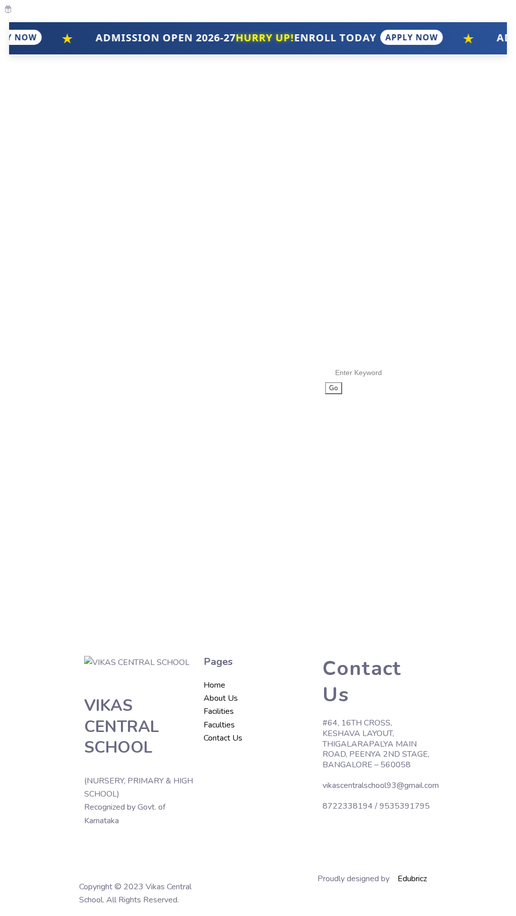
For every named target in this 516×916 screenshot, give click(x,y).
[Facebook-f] (96, 850)
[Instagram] (151, 850)
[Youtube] (124, 850)
